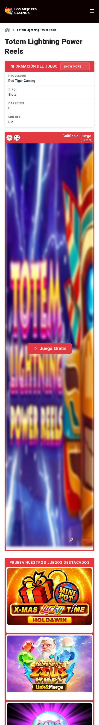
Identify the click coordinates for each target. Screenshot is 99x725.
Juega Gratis (53, 348)
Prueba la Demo (49, 596)
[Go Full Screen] (17, 138)
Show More (72, 66)
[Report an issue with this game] (9, 138)
